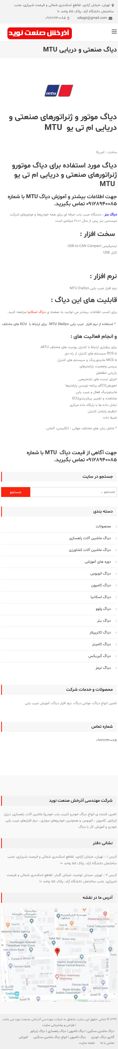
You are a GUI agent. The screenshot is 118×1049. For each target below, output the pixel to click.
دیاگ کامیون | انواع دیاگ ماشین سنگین (59, 1037)
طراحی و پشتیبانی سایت (58, 1025)
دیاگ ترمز (103, 667)
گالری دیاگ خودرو (102, 1037)
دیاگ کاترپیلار (100, 632)
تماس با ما (107, 1043)
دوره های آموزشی (98, 561)
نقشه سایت (87, 1043)
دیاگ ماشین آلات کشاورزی (90, 550)
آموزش (23, 1037)
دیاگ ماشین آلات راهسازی (90, 538)
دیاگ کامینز (101, 644)
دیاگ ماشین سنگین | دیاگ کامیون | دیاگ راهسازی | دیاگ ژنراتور (72, 1031)
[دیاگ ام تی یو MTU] (59, 91)
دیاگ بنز (104, 620)
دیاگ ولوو (103, 609)
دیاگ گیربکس (99, 656)
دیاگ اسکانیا (36, 312)
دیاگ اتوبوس (100, 573)
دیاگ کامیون (101, 585)
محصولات (103, 526)
